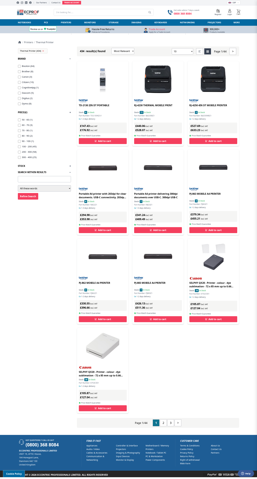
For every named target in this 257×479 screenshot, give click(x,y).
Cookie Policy (186, 449)
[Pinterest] (30, 2)
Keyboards (160, 22)
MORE (237, 22)
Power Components (155, 459)
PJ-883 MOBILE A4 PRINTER (150, 282)
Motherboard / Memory (157, 445)
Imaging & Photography (128, 452)
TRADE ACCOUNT (71, 2)
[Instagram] (22, 2)
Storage (114, 22)
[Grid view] (207, 51)
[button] (238, 12)
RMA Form (185, 463)
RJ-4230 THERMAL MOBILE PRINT (153, 105)
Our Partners (41, 2)
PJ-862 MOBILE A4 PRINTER (94, 282)
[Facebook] (18, 2)
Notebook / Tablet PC (156, 452)
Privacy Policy (186, 452)
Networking (187, 22)
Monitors (90, 22)
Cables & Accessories (96, 452)
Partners (215, 452)
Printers (66, 22)
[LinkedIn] (26, 2)
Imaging (136, 22)
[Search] (149, 12)
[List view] (199, 51)
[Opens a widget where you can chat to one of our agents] (246, 474)
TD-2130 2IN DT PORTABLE (94, 105)
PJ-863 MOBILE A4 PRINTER (205, 193)
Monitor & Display (125, 459)
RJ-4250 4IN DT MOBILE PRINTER (208, 105)
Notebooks (24, 22)
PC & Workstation (154, 456)
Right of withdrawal (190, 459)
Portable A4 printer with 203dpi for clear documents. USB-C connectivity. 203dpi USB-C (102, 197)
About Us (215, 445)
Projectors (214, 22)
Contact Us (56, 2)
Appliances (91, 445)
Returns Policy (187, 456)
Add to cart (104, 141)
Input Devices (123, 456)
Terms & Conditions (190, 445)
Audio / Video (93, 449)
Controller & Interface (127, 445)
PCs (46, 22)
